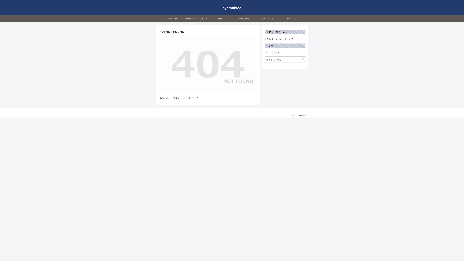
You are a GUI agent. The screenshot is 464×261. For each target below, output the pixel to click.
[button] (303, 59)
